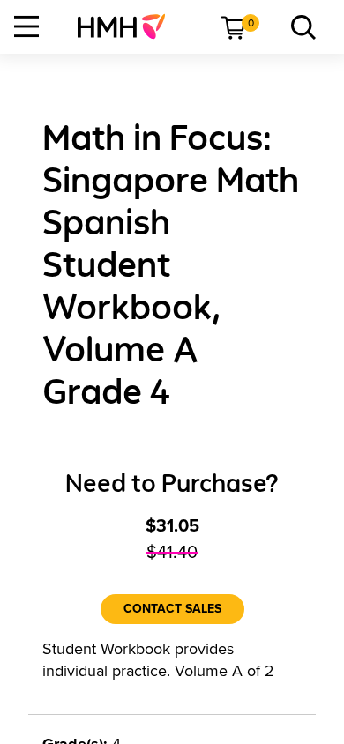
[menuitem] (128, 26)
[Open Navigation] (26, 26)
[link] (128, 26)
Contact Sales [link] (172, 608)
